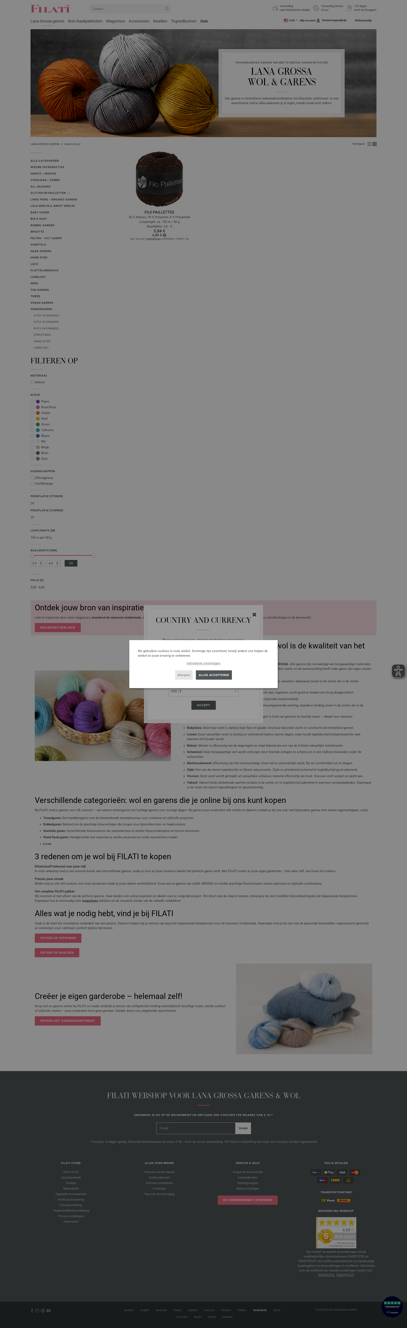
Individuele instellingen (203, 663)
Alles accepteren (214, 675)
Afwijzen (184, 675)
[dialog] (203, 664)
